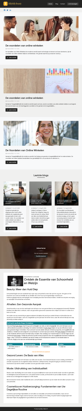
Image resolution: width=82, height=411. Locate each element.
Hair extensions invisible (32, 346)
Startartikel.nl (46, 346)
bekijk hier (63, 346)
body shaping (61, 332)
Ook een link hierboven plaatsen (41, 352)
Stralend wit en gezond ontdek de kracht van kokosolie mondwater (66, 201)
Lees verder (12, 57)
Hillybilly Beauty (43, 409)
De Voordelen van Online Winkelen (25, 150)
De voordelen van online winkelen (24, 45)
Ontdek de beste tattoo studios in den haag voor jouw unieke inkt (39, 201)
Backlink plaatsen (41, 256)
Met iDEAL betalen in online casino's (14, 347)
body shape (19, 326)
